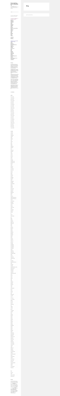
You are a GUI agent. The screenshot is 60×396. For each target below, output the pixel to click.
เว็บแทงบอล (12, 361)
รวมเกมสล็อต (12, 310)
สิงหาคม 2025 (12, 111)
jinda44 (11, 23)
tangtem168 (12, 269)
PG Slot (11, 214)
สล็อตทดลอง (12, 29)
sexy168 (12, 255)
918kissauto (12, 146)
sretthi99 (12, 265)
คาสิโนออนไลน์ (12, 288)
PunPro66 (12, 239)
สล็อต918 (12, 324)
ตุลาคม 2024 (12, 124)
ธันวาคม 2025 (12, 106)
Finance (12, 172)
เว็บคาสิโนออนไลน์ (13, 351)
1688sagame (12, 135)
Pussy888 (12, 243)
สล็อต (15, 388)
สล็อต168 (12, 314)
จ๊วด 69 (11, 289)
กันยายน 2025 (12, 110)
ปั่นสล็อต (12, 300)
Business (12, 163)
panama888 (12, 209)
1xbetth (11, 31)
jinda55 (11, 382)
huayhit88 (12, 182)
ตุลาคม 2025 (12, 109)
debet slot (12, 166)
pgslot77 (12, 229)
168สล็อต (12, 136)
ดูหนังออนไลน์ (12, 53)
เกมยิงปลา (12, 345)
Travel (11, 274)
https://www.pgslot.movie (14, 55)
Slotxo (11, 263)
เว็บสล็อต (12, 357)
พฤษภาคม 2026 (12, 100)
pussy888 (12, 27)
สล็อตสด (12, 331)
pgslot (11, 26)
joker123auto (12, 188)
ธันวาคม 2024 (12, 121)
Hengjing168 (12, 20)
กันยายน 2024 (12, 125)
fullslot (11, 173)
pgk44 (11, 224)
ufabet (11, 280)
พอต (11, 305)
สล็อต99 (11, 326)
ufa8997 (12, 278)
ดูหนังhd (12, 54)
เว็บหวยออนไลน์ (12, 58)
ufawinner (12, 284)
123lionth (12, 132)
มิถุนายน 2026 (12, 99)
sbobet (11, 254)
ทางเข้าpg (12, 295)
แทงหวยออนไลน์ (12, 366)
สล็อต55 (11, 316)
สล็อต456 (12, 315)
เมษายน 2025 (12, 116)
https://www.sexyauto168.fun (14, 28)
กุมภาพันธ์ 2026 (12, 104)
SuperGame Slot (12, 268)
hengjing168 (12, 181)
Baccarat (12, 156)
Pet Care (12, 212)
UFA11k (11, 275)
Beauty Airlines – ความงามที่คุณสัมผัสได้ (14, 4)
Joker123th (17, 382)
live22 (11, 383)
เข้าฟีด (11, 373)
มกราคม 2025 (12, 120)
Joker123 (12, 187)
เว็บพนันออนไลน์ (12, 356)
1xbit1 (11, 142)
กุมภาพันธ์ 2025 (12, 119)
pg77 (11, 217)
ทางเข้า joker (12, 37)
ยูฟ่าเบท (11, 309)
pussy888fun (12, 244)
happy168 (12, 178)
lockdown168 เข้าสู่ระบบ (13, 197)
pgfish (11, 218)
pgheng (11, 219)
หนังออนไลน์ (12, 341)
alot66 (11, 152)
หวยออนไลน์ (12, 59)
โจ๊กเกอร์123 (12, 38)
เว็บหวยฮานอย (12, 360)
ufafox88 (12, 283)
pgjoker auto (12, 222)
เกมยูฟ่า (11, 346)
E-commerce (12, 168)
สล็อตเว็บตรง (12, 21)
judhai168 (12, 25)
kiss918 (11, 34)
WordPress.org (12, 376)
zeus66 (11, 285)
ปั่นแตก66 (12, 56)
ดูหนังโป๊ (11, 30)
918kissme (12, 147)
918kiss (11, 42)
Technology (12, 270)
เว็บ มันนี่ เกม (12, 350)
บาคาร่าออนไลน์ (12, 48)
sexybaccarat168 (13, 258)
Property (12, 238)
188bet (11, 137)
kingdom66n (12, 192)
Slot (11, 259)
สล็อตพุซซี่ (12, 330)
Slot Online (12, 260)
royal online (12, 248)
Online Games (12, 207)
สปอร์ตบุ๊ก (12, 311)
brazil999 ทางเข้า (13, 161)
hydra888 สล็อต (12, 183)
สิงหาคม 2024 (12, 126)
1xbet (11, 140)
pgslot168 (12, 227)
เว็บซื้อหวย (12, 352)
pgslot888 (12, 33)
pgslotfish (12, 233)
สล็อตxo (11, 329)
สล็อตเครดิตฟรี (12, 334)
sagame (11, 249)
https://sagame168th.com (14, 44)
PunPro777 (12, 384)
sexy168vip (13, 385)
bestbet (11, 157)
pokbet (11, 237)
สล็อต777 (12, 320)
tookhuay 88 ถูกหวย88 (13, 273)
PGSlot (14, 383)
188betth (12, 35)
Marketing (12, 202)
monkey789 (12, 203)
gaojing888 (12, 177)
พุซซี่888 (12, 306)
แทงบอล (11, 365)
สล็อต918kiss (12, 325)
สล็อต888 (12, 321)
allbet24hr (12, 151)
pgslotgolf (12, 234)
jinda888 (12, 186)
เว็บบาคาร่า (12, 57)
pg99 (11, 50)
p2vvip (11, 208)
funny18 (12, 176)
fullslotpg (12, 51)
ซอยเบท (11, 290)
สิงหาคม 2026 (12, 96)
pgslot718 (12, 228)
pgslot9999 (12, 232)
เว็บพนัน (11, 355)
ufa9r (11, 279)
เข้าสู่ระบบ (12, 372)
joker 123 (12, 45)
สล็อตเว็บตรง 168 (12, 336)
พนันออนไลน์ (12, 304)
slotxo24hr (12, 264)
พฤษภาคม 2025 (12, 115)
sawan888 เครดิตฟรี (13, 253)
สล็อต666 (12, 319)
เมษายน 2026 (12, 101)
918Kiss (11, 145)
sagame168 (11, 385)
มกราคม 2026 (12, 105)
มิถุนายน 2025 (12, 114)
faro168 (11, 171)
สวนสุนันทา (12, 340)
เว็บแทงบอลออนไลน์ (13, 362)
